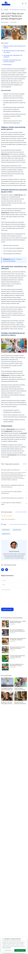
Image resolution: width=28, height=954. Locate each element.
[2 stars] (4, 516)
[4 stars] (9, 516)
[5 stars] (11, 516)
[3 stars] (7, 516)
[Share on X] (6, 569)
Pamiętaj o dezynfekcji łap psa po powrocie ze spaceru (12, 60)
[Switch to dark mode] (22, 3)
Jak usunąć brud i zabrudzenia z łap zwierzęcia (12, 56)
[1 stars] (2, 516)
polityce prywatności (6, 947)
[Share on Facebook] (2, 569)
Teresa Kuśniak (4, 22)
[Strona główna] (1, 9)
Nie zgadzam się (8, 950)
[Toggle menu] (25, 3)
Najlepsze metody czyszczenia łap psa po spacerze (14, 46)
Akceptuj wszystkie (20, 950)
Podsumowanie (7, 64)
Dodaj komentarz (7, 609)
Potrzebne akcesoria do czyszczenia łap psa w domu (14, 51)
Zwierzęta (6, 9)
